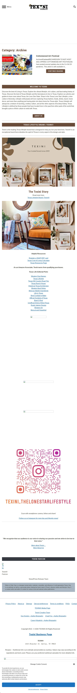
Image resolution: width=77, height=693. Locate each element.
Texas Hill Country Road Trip (38, 281)
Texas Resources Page (38, 263)
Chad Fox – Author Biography (55, 616)
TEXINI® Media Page (42, 608)
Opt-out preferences (33, 689)
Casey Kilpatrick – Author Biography (43, 620)
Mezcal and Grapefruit (38, 310)
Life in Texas (38, 293)
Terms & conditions (57, 604)
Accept (38, 685)
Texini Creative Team (42, 612)
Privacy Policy (44, 689)
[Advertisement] (38, 28)
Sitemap (29, 604)
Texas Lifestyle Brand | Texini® (38, 198)
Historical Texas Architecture (38, 286)
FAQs (68, 604)
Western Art (38, 308)
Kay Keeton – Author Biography (32, 616)
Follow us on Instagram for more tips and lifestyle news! (38, 518)
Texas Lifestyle (38, 279)
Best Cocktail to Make (38, 295)
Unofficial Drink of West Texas (38, 303)
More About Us (38, 548)
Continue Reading (55, 71)
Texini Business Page (40, 634)
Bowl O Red (38, 300)
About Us (38, 116)
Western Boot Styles (38, 288)
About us (21, 604)
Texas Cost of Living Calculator (38, 260)
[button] (74, 664)
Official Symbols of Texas (38, 298)
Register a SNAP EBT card (38, 258)
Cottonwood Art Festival (47, 56)
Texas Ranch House (38, 283)
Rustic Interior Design (38, 305)
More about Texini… (38, 545)
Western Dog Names (38, 276)
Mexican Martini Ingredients (38, 291)
